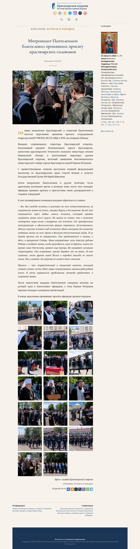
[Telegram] (91, 489)
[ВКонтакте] (68, 489)
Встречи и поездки (61, 29)
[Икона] (109, 53)
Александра (106, 94)
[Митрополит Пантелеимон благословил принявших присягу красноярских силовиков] (52, 97)
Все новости (107, 131)
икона (104, 80)
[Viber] (83, 489)
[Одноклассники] (72, 489)
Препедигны (115, 91)
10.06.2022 (58, 61)
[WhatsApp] (87, 489)
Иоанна (120, 113)
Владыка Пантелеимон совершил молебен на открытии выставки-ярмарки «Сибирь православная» (32, 508)
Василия (114, 97)
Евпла (119, 78)
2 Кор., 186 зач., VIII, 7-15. (113, 122)
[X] (76, 489)
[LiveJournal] (79, 489)
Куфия (116, 94)
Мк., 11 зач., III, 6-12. (110, 124)
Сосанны (116, 80)
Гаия (115, 83)
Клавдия (116, 89)
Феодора (105, 97)
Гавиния (114, 86)
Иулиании (117, 108)
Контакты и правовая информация (70, 539)
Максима (105, 91)
